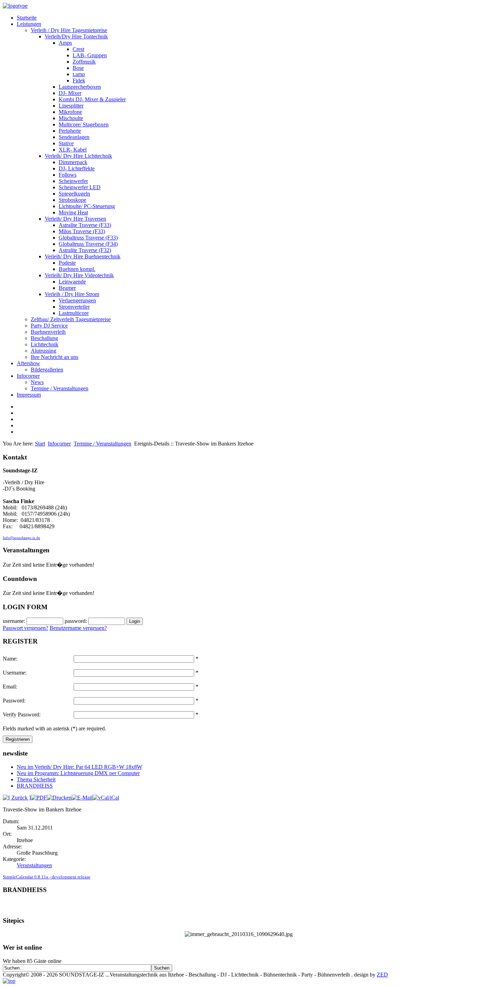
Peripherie (70, 131)
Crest (78, 49)
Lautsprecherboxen (80, 87)
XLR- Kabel (73, 150)
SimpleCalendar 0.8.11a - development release (46, 876)
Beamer (67, 288)
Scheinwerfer (73, 181)
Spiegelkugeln (74, 194)
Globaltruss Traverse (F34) (88, 244)
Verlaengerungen (77, 300)
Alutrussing (43, 351)
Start (40, 444)
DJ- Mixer (70, 93)
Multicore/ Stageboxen (84, 124)
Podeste (67, 263)
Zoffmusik (84, 62)
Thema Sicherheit (36, 779)
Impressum (29, 395)
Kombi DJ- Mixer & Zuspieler (92, 99)
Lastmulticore (74, 313)
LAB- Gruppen (90, 55)
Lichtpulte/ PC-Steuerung (87, 206)
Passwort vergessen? (25, 628)
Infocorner (28, 376)
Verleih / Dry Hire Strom (72, 294)
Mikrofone (70, 112)
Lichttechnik (44, 344)
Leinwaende (72, 282)
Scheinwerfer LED (80, 187)
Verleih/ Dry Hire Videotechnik (79, 275)
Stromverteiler (74, 307)
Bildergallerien (47, 370)
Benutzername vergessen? (78, 628)
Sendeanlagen (74, 137)
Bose (78, 68)
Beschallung (44, 338)
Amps (65, 43)
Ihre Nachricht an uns (54, 357)
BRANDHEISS (35, 786)
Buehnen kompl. (77, 269)
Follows (67, 175)
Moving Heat (73, 212)
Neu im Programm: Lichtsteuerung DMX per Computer (78, 773)
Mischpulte (71, 118)
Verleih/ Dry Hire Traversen (75, 219)
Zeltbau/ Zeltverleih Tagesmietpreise (71, 319)
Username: (15, 673)
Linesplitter (71, 106)
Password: (14, 701)
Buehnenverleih (48, 332)
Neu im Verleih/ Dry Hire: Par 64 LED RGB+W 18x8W (79, 767)
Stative (66, 143)
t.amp (79, 74)
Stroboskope (72, 200)
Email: (10, 687)
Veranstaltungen (34, 865)
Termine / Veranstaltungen (59, 388)
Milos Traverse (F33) (82, 231)
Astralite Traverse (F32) (85, 250)
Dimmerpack (73, 162)
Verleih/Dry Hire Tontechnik (76, 36)
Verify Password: (22, 714)
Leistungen (29, 24)
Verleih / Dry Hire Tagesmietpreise (69, 30)
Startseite (27, 18)
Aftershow (28, 363)
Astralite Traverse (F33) (85, 225)
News (37, 382)
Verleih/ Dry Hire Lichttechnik (78, 156)
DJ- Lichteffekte (77, 168)
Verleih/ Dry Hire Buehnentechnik (82, 256)
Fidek (79, 80)
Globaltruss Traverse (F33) (88, 238)
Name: (10, 659)
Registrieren (18, 739)
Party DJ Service (49, 326)
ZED (382, 975)
